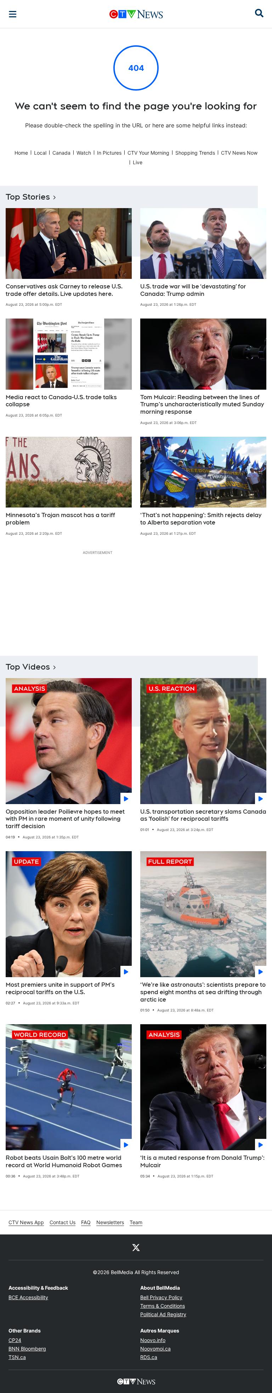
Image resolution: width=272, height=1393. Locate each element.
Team (136, 1222)
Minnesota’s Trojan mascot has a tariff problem (60, 519)
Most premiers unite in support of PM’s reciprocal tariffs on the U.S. (60, 988)
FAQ (86, 1222)
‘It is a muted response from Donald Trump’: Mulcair (202, 1161)
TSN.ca (17, 1357)
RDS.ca (148, 1357)
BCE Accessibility (28, 1297)
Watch (83, 153)
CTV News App (26, 1222)
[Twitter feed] (136, 1247)
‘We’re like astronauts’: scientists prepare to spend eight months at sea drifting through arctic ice (203, 992)
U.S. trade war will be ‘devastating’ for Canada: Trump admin (193, 290)
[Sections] (13, 14)
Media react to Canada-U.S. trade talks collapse (61, 401)
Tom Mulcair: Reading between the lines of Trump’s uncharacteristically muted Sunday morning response (202, 404)
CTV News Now (239, 153)
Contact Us (62, 1222)
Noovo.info (152, 1340)
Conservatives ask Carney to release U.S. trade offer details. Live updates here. (64, 290)
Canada (61, 153)
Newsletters (110, 1222)
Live (137, 162)
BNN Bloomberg (27, 1349)
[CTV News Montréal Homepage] (136, 14)
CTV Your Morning (148, 153)
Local (40, 153)
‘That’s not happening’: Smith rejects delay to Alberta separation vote (200, 519)
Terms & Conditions (162, 1306)
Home (21, 153)
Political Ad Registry (163, 1314)
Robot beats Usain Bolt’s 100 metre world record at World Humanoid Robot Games (64, 1161)
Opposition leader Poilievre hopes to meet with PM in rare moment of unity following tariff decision (65, 819)
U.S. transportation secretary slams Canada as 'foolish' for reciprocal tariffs (203, 815)
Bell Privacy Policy (161, 1297)
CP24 (14, 1340)
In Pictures (109, 153)
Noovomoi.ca (155, 1349)
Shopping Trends (195, 153)
